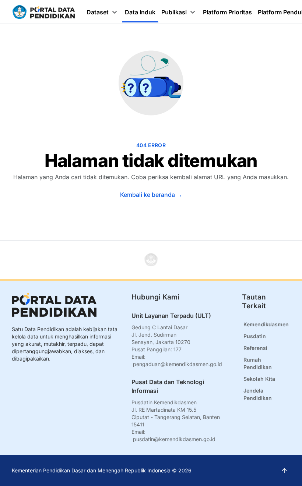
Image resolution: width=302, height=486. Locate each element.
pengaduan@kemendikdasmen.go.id (177, 364)
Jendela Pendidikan (257, 394)
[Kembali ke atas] (151, 259)
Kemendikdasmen (266, 324)
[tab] (103, 12)
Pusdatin (254, 336)
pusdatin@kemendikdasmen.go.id (174, 439)
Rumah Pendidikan (257, 363)
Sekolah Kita (259, 379)
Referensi (255, 348)
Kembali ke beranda (151, 194)
